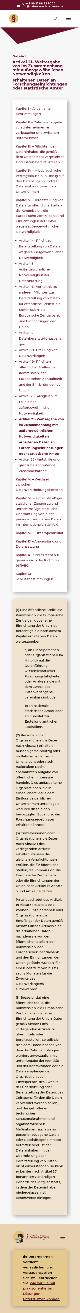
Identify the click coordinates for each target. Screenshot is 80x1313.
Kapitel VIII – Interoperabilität (39, 533)
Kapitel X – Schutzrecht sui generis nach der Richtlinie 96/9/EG (38, 560)
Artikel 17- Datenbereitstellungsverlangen (41, 338)
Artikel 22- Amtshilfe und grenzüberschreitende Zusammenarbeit (39, 465)
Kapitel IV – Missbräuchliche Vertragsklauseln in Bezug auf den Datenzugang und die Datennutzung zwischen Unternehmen (40, 181)
